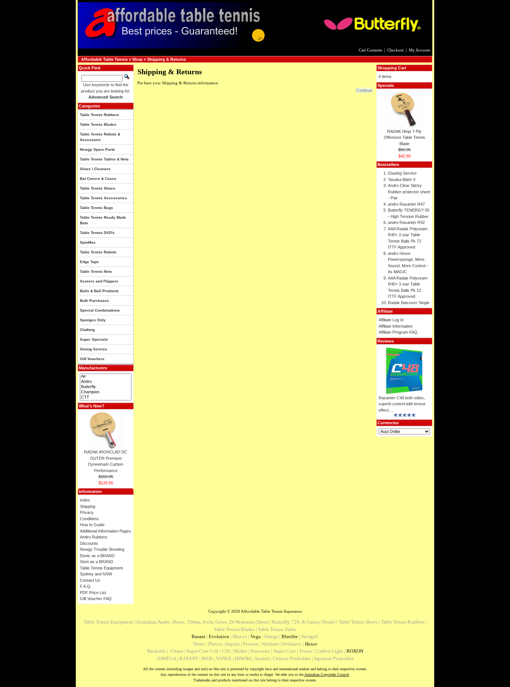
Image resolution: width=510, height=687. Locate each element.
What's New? (92, 406)
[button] (364, 90)
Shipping (87, 506)
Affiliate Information (396, 326)
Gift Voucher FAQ (96, 598)
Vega (256, 636)
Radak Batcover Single (408, 302)
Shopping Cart (391, 68)
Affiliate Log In (391, 320)
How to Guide (92, 524)
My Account (419, 50)
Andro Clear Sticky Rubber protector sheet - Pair (409, 191)
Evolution (219, 636)
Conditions (89, 518)
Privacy (87, 512)
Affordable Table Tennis (104, 59)
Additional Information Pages (105, 531)
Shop (137, 59)
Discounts (89, 543)
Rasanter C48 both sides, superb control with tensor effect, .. (402, 404)
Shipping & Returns (166, 59)
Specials (385, 85)
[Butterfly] (105, 387)
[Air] (105, 376)
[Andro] (105, 381)
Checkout (395, 50)
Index (85, 500)
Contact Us (90, 580)
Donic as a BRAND (97, 555)
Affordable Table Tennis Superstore (271, 611)
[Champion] (105, 392)
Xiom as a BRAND (96, 561)
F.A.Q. (85, 586)
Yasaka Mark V (402, 179)
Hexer (311, 644)
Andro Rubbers (94, 537)
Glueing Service (402, 173)
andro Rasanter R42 (406, 222)
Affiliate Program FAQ (398, 332)
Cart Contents (370, 50)
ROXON (354, 651)
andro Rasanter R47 (406, 204)
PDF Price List (93, 592)
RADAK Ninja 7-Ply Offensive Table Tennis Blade (404, 137)
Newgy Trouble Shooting (102, 549)
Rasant (198, 636)
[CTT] (105, 397)
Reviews (385, 341)
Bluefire (290, 636)
